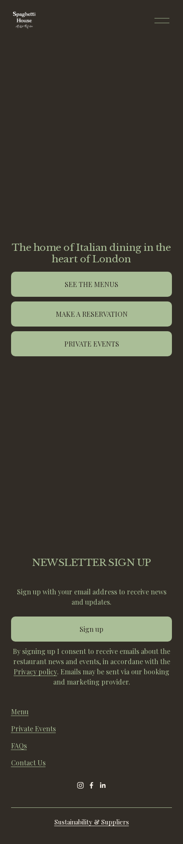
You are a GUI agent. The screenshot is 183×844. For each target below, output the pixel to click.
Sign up (91, 629)
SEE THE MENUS (91, 284)
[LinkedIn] (102, 785)
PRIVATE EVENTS (91, 343)
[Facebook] (91, 785)
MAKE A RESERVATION (92, 314)
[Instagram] (80, 785)
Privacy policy (35, 671)
